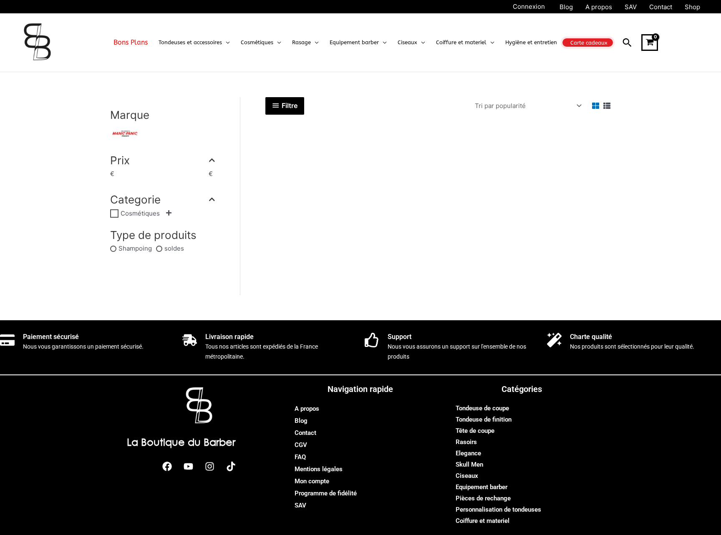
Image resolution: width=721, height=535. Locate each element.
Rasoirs (466, 442)
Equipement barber (481, 487)
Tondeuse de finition (484, 419)
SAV (300, 505)
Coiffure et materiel (482, 521)
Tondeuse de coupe (482, 408)
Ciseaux (467, 476)
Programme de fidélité (326, 493)
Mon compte (312, 481)
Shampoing (135, 248)
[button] (226, 42)
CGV (301, 445)
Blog (301, 420)
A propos (307, 408)
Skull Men (469, 464)
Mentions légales (319, 469)
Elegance (468, 453)
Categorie (135, 199)
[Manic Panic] (124, 133)
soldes (174, 248)
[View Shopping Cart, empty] (649, 42)
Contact (305, 433)
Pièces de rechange (483, 498)
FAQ (300, 457)
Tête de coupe (475, 431)
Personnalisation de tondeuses (498, 509)
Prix (120, 160)
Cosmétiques (140, 213)
